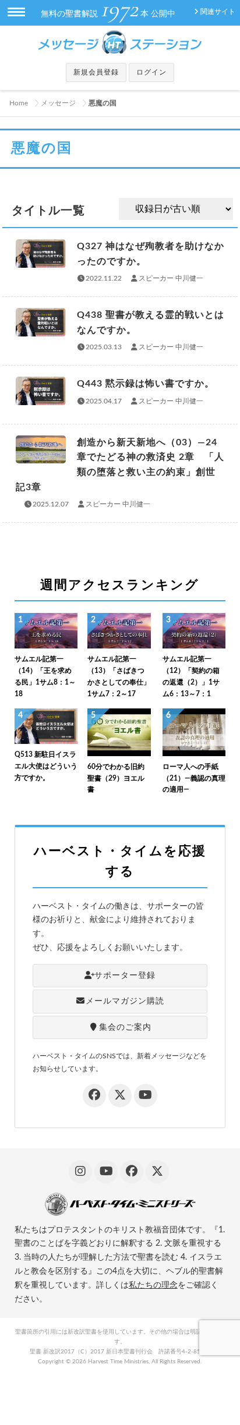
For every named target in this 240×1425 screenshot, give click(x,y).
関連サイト (217, 11)
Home (18, 103)
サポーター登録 (125, 976)
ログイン (151, 72)
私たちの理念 (153, 1285)
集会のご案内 (125, 1027)
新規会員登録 (96, 72)
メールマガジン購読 (125, 1001)
